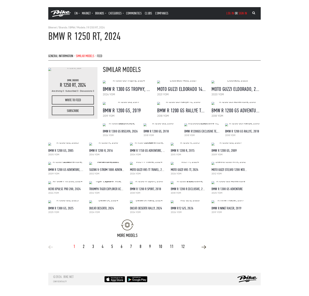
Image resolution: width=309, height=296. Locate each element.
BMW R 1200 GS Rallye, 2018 (242, 131)
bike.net (68, 277)
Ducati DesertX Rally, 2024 (146, 208)
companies (161, 13)
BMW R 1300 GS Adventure (227, 189)
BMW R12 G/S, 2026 (182, 208)
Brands (63, 27)
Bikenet (52, 27)
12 (183, 246)
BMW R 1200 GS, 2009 (224, 151)
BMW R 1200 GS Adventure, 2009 (67, 170)
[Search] (253, 13)
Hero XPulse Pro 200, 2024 (64, 189)
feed (99, 56)
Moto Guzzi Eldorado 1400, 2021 (187, 89)
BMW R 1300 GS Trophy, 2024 (129, 89)
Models (81, 27)
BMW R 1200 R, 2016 (101, 151)
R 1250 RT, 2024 (96, 27)
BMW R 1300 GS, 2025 (60, 208)
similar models (85, 56)
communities (134, 13)
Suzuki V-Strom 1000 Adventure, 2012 (112, 170)
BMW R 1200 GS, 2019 (122, 110)
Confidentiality (60, 281)
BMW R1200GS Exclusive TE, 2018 (204, 131)
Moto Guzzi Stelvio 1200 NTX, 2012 (232, 170)
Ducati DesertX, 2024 (101, 208)
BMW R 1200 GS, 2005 (60, 151)
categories (115, 13)
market (86, 13)
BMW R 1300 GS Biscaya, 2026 (120, 131)
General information (60, 56)
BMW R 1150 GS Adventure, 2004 (149, 151)
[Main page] (61, 16)
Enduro (75, 80)
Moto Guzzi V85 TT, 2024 (184, 170)
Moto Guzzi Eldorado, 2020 (237, 89)
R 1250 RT (68, 85)
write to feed (73, 100)
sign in (243, 13)
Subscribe (73, 111)
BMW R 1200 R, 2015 (183, 151)
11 (171, 246)
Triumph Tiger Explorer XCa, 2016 (109, 189)
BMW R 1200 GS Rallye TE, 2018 (185, 110)
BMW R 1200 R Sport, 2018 (145, 189)
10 (160, 246)
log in (230, 13)
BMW (72, 27)
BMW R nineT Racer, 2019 (226, 208)
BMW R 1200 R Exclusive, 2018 (189, 189)
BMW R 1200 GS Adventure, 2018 (241, 110)
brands (99, 13)
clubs (148, 13)
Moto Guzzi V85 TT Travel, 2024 (148, 170)
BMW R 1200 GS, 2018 (156, 131)
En (76, 13)
